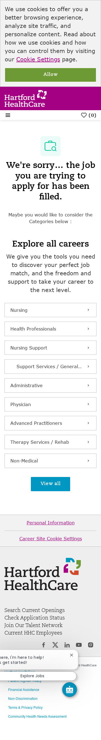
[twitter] (55, 646)
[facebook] (43, 646)
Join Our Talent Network (33, 625)
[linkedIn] (67, 646)
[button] (50, 484)
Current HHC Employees (33, 633)
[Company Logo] (25, 97)
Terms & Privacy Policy (25, 708)
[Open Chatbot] (69, 689)
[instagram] (90, 646)
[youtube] (79, 646)
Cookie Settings (38, 59)
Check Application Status (34, 618)
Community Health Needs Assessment (37, 717)
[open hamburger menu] (7, 115)
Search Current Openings (34, 610)
